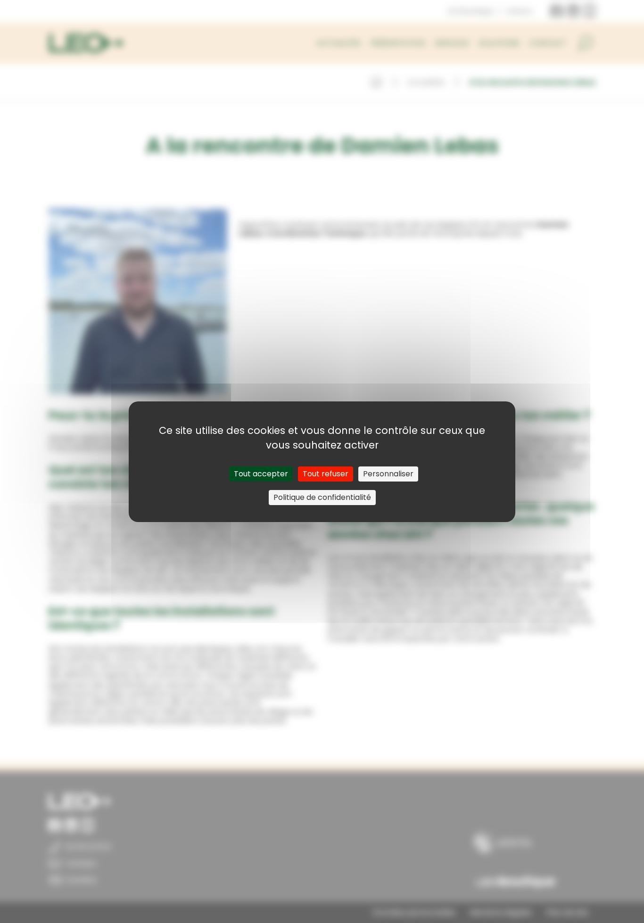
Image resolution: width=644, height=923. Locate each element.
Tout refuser (325, 473)
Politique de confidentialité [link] (322, 497)
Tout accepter (261, 473)
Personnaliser (388, 473)
